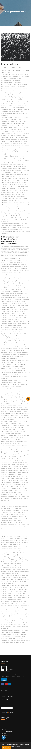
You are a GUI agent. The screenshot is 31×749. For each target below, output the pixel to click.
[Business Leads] (11, 12)
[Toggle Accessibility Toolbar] (3, 737)
